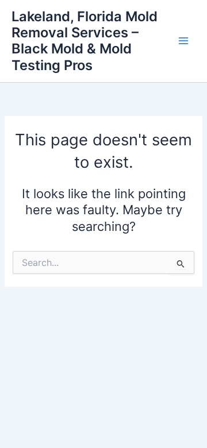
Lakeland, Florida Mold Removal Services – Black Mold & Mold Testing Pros (85, 41)
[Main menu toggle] (183, 41)
